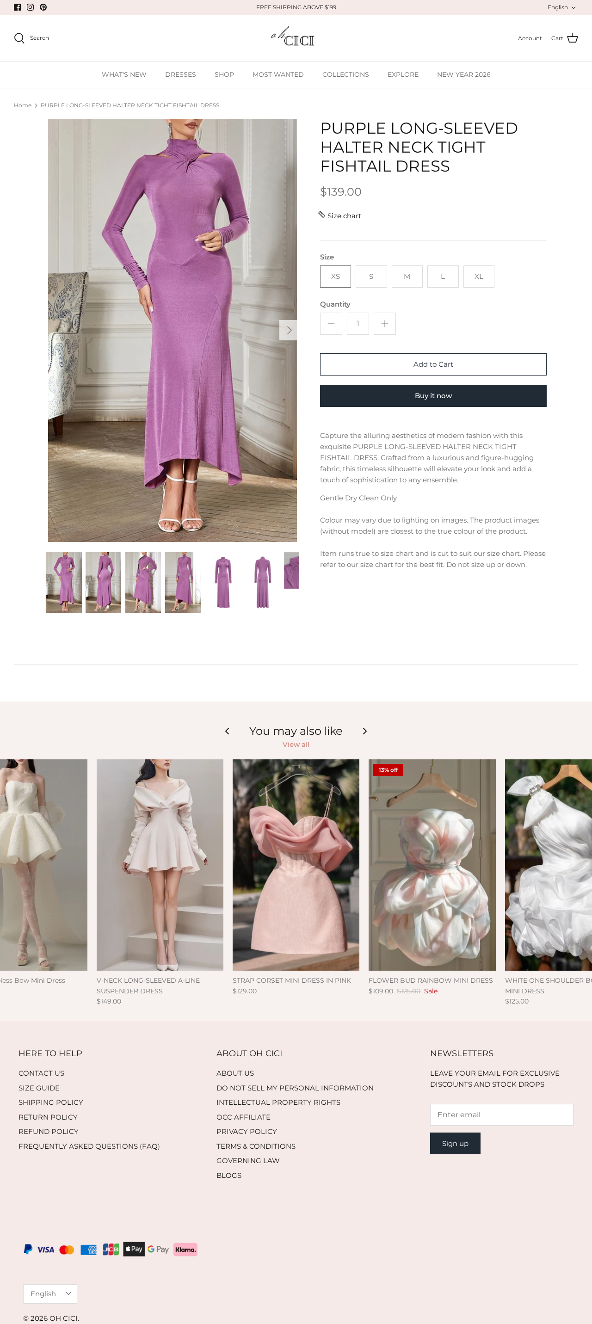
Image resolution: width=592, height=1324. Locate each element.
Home (22, 105)
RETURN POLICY (48, 1117)
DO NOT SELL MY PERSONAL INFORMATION (295, 1088)
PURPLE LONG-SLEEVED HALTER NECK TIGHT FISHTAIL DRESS (130, 105)
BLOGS (228, 1175)
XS (335, 276)
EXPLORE (403, 74)
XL (479, 276)
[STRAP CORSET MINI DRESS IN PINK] (296, 865)
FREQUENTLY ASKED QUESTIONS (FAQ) (89, 1146)
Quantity (335, 304)
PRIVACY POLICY (246, 1131)
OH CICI (63, 1318)
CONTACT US (41, 1073)
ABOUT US (235, 1073)
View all (296, 744)
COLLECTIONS (345, 74)
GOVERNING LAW (248, 1160)
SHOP (224, 74)
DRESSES (180, 74)
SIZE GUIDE (39, 1088)
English (558, 7)
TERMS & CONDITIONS (256, 1146)
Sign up (455, 1143)
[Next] (289, 330)
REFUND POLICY (48, 1131)
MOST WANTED (278, 74)
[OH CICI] (296, 38)
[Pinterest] (43, 7)
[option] (173, 330)
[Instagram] (30, 7)
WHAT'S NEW (124, 74)
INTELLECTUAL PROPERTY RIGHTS (278, 1102)
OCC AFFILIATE (243, 1117)
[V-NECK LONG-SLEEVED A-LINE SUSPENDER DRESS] (160, 865)
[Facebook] (17, 7)
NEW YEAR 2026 (464, 74)
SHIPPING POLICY (50, 1102)
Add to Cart (433, 364)
